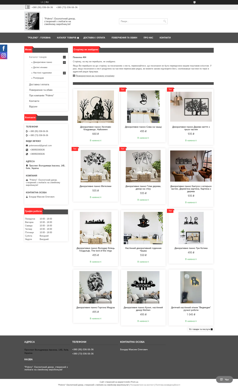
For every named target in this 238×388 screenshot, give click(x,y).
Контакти (34, 101)
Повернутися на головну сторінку (95, 75)
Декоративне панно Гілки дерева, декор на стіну (143, 187)
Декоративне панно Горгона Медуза (95, 307)
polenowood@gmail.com (40, 145)
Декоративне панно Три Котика (191, 248)
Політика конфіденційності (167, 385)
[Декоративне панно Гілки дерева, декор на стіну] (143, 166)
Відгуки (33, 106)
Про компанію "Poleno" (41, 95)
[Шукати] (165, 21)
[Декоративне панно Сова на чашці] (143, 106)
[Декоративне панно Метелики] (95, 166)
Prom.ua (134, 382)
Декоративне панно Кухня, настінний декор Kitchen (143, 308)
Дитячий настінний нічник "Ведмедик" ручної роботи (191, 308)
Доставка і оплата (39, 84)
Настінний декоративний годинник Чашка (143, 249)
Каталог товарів (38, 57)
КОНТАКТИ (165, 37)
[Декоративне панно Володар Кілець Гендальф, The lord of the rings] (95, 228)
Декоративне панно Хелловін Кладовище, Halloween (95, 128)
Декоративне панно (42, 62)
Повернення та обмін (40, 90)
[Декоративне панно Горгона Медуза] (95, 287)
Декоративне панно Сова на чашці (143, 126)
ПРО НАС (148, 37)
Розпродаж (38, 78)
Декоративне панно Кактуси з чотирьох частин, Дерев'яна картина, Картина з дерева (191, 189)
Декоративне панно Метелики (95, 186)
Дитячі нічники (40, 67)
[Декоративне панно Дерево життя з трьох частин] (191, 106)
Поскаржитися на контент (142, 385)
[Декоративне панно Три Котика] (191, 228)
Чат (227, 379)
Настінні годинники (42, 73)
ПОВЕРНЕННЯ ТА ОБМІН (124, 37)
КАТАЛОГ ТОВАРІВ (66, 37)
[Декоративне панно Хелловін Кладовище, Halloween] (95, 106)
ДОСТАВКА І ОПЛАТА (94, 37)
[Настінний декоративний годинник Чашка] (143, 228)
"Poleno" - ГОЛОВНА (39, 37)
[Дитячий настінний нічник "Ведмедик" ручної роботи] (191, 287)
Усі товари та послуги (199, 329)
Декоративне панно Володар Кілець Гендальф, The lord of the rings (96, 249)
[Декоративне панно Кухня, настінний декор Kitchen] (143, 287)
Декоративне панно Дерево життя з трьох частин (191, 128)
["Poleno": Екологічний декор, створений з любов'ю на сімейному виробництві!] (32, 21)
